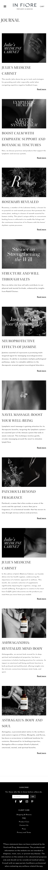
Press (24, 829)
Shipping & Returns (24, 814)
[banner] (25, 6)
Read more (41, 89)
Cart (42, 6)
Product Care (24, 822)
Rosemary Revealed (20, 202)
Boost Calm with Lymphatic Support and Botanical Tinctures (23, 139)
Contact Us (24, 825)
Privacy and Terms (24, 832)
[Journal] (24, 48)
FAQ (24, 818)
